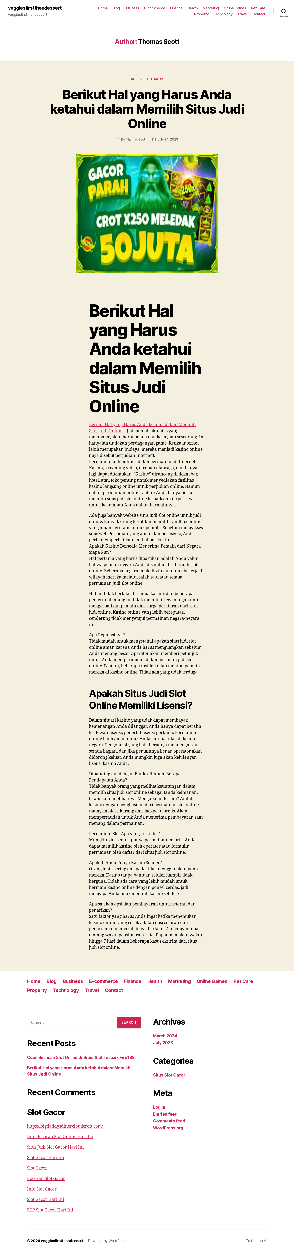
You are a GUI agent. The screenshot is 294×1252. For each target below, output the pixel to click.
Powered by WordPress (107, 1241)
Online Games (235, 8)
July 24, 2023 (168, 139)
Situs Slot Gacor (147, 79)
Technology (223, 14)
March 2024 (165, 1035)
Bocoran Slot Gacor (46, 1178)
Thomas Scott (136, 139)
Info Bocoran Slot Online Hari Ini (60, 1136)
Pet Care (258, 8)
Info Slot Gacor (42, 1189)
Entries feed (165, 1114)
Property (201, 14)
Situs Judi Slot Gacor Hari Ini (55, 1147)
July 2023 (163, 1042)
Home (103, 8)
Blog (116, 8)
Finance (176, 8)
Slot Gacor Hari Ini (45, 1157)
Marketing (211, 8)
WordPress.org (168, 1127)
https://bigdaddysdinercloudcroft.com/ (65, 1126)
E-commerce (154, 8)
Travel (242, 14)
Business (132, 8)
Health (192, 8)
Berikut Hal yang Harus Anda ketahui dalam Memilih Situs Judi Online (147, 109)
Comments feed (169, 1120)
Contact (258, 14)
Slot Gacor (37, 1168)
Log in (159, 1107)
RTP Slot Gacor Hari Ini (50, 1210)
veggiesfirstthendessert (35, 8)
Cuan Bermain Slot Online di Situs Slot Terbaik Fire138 (81, 1057)
